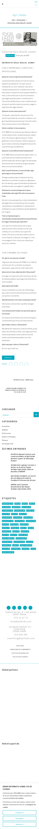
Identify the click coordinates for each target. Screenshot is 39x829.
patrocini (25, 531)
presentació (7, 542)
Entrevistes (21, 20)
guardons (24, 524)
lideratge (15, 528)
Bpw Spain (26, 507)
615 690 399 (20, 634)
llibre (30, 528)
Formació (14, 524)
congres (30, 510)
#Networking (7, 503)
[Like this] (3, 55)
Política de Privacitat (20, 653)
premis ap (23, 535)
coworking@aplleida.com (21, 638)
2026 (32, 503)
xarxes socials (8, 552)
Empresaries (7, 521)
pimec (5, 535)
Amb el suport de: (10, 743)
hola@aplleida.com (20, 621)
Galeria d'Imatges (9, 437)
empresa (28, 517)
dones (23, 514)
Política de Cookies (20, 657)
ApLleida (16, 507)
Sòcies (5, 549)
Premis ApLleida (8, 538)
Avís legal (20, 646)
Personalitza (19, 818)
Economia (18, 517)
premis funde (21, 538)
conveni (5, 514)
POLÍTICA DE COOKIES (17, 798)
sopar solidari (26, 545)
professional (19, 542)
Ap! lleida (6, 507)
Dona (14, 514)
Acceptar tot (19, 813)
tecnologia (16, 549)
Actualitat (6, 426)
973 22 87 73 (21, 617)
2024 (17, 503)
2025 (24, 503)
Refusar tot (19, 824)
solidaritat (6, 545)
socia (30, 542)
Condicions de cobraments (20, 649)
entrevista (8, 357)
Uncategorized (7, 444)
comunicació (20, 510)
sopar (15, 545)
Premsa (5, 440)
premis (14, 535)
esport (5, 524)
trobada (25, 549)
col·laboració (7, 510)
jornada (5, 528)
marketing (6, 531)
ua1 (33, 549)
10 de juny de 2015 (22, 55)
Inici (13, 20)
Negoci (16, 531)
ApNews (5, 430)
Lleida (23, 528)
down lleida (6, 517)
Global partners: (10, 669)
